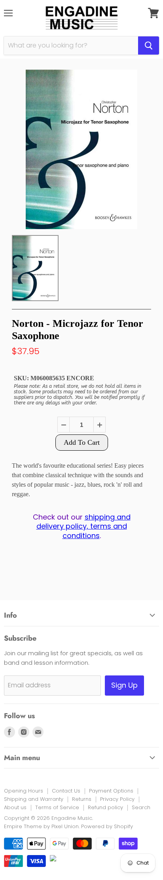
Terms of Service (57, 807)
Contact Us (66, 791)
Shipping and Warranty (33, 799)
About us (15, 807)
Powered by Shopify (107, 826)
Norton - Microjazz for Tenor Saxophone (77, 329)
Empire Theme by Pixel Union (41, 826)
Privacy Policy (117, 799)
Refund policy (105, 807)
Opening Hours (23, 791)
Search (141, 807)
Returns (81, 799)
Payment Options (111, 791)
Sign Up (124, 685)
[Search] (148, 45)
